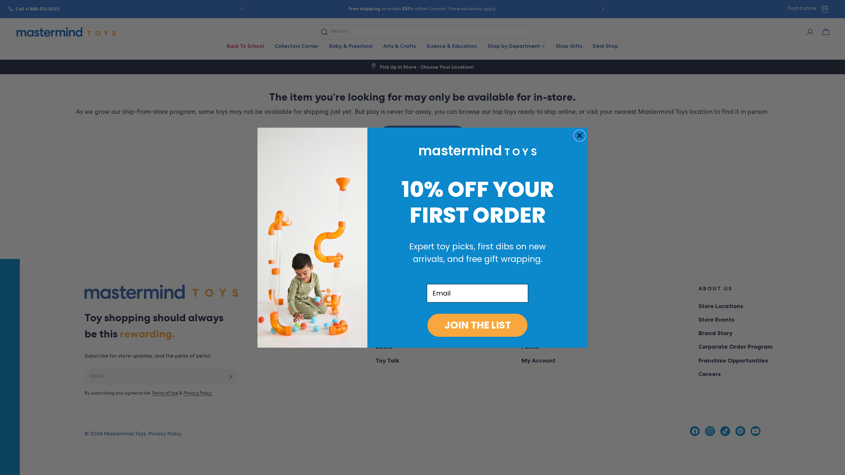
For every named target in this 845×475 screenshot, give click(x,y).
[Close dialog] (579, 135)
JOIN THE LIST (477, 325)
